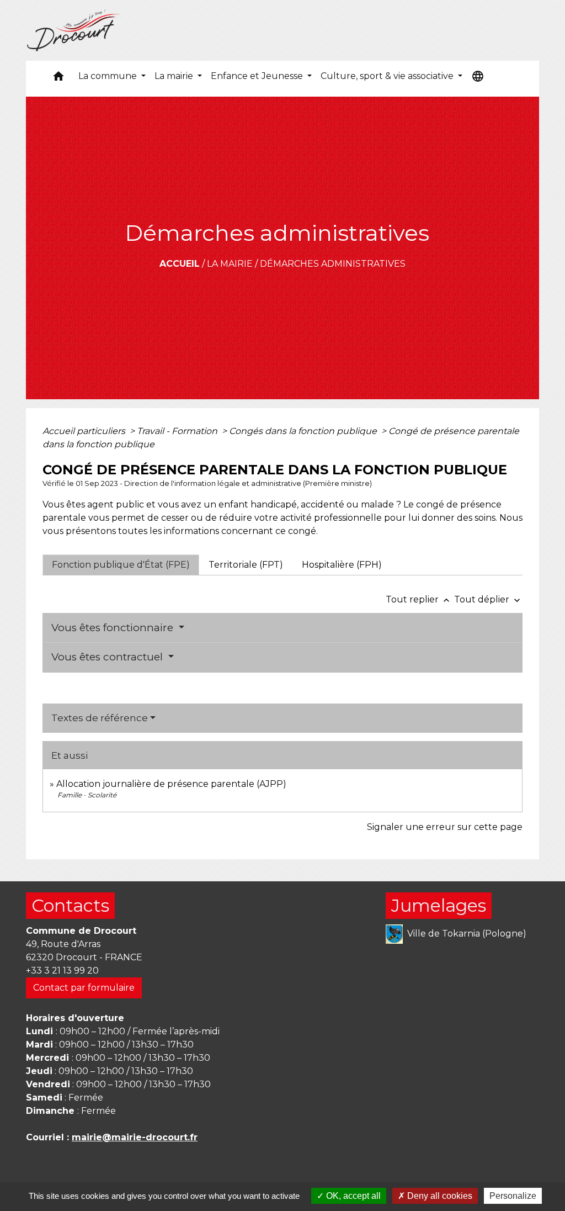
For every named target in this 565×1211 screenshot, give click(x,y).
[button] (58, 78)
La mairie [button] (174, 76)
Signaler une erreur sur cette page (445, 827)
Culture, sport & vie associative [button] (388, 76)
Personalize (512, 1196)
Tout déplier (488, 599)
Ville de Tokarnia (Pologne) (466, 933)
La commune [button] (108, 76)
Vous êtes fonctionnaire (113, 627)
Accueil (179, 263)
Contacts (70, 905)
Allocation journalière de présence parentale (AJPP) (171, 784)
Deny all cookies (438, 1196)
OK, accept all (352, 1196)
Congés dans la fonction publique (304, 431)
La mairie (230, 263)
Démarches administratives (333, 263)
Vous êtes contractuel (108, 657)
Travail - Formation (178, 431)
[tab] (120, 564)
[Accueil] (74, 30)
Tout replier (419, 599)
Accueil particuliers (84, 431)
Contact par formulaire (84, 987)
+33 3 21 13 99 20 (62, 970)
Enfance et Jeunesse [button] (258, 76)
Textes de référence (99, 717)
